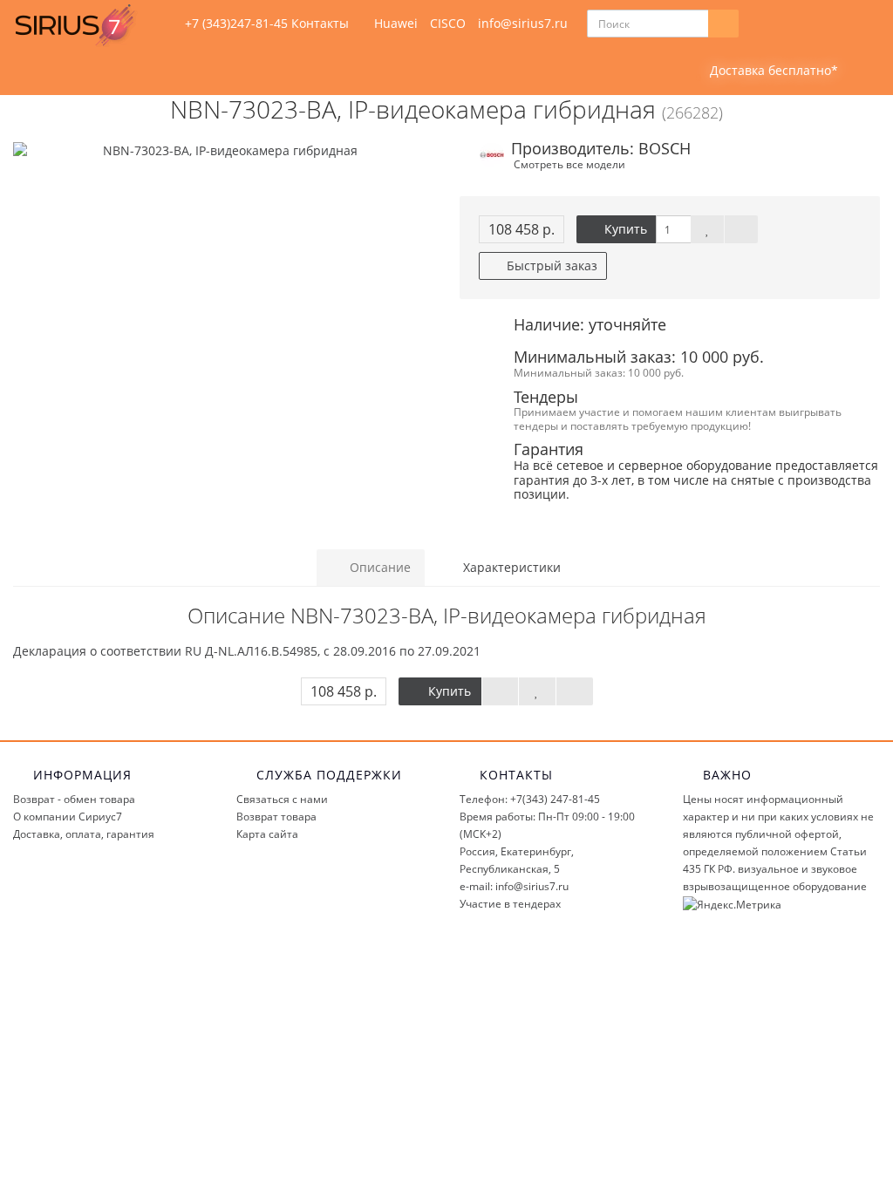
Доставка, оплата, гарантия (83, 834)
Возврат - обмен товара (74, 799)
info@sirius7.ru (523, 23)
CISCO (448, 23)
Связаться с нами (282, 799)
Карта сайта (267, 834)
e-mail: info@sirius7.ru (514, 886)
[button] (762, 71)
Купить (624, 229)
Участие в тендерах (510, 903)
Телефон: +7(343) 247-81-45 (530, 799)
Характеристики (510, 567)
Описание (378, 567)
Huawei (396, 23)
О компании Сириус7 (67, 816)
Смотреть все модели (569, 164)
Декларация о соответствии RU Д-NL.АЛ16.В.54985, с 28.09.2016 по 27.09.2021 (247, 651)
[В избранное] (707, 229)
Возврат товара (276, 816)
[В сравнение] (741, 229)
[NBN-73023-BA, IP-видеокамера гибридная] (223, 151)
